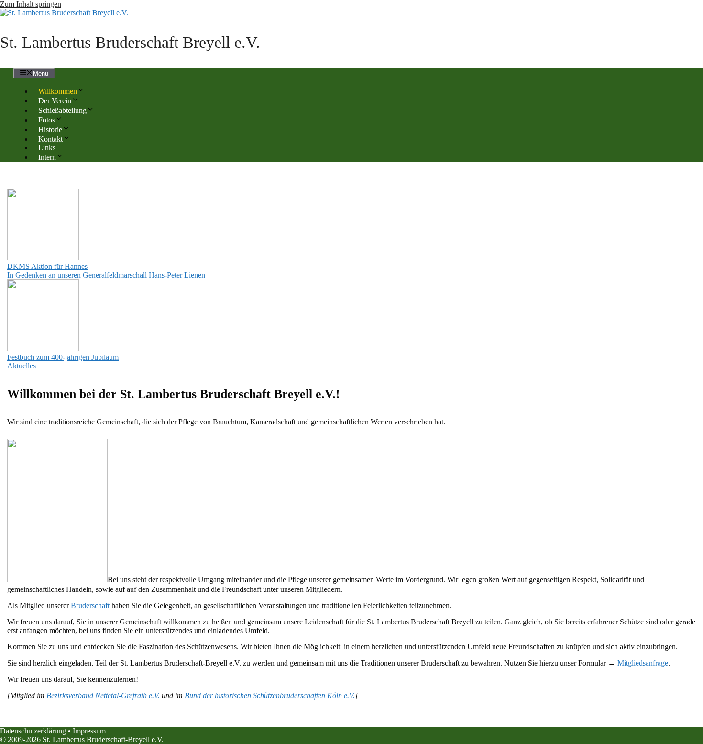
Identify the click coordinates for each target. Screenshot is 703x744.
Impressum (89, 731)
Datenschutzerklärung (33, 731)
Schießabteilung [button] (62, 110)
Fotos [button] (46, 120)
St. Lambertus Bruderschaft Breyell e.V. (130, 42)
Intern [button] (47, 157)
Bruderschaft (90, 605)
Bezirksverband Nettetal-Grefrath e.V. (103, 695)
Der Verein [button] (54, 101)
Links (46, 148)
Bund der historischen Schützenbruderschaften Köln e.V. (270, 695)
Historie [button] (50, 129)
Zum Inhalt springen (30, 4)
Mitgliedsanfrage (642, 663)
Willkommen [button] (57, 91)
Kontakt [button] (50, 139)
